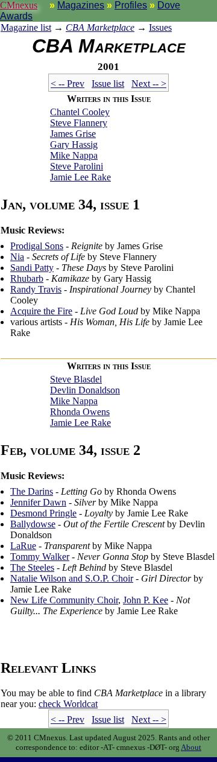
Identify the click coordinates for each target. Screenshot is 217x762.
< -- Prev (67, 83)
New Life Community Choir (64, 600)
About (191, 747)
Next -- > (148, 83)
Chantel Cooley (80, 112)
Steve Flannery (78, 123)
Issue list (108, 83)
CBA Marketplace (100, 27)
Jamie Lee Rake (80, 177)
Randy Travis (35, 289)
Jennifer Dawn (38, 502)
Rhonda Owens (80, 412)
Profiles (131, 5)
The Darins (31, 491)
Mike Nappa (74, 155)
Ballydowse (32, 524)
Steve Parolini (76, 166)
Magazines (80, 5)
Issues (160, 27)
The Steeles (32, 567)
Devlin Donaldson (85, 390)
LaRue (23, 546)
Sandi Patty (32, 267)
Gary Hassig (74, 144)
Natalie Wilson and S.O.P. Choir (71, 578)
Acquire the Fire (41, 311)
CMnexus (18, 5)
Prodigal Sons (36, 246)
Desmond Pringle (43, 513)
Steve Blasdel (76, 379)
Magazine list (26, 27)
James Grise (73, 134)
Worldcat (68, 704)
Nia (17, 257)
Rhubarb (26, 278)
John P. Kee (145, 600)
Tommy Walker (39, 556)
